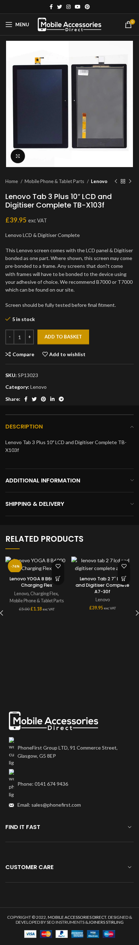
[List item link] (69, 783)
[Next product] (130, 181)
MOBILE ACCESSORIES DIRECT (77, 917)
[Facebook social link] (51, 6)
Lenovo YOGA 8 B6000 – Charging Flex (37, 582)
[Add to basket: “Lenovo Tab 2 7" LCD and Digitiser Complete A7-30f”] (124, 579)
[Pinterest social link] (87, 6)
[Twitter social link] (59, 6)
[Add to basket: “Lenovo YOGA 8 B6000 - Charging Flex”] (58, 579)
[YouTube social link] (78, 6)
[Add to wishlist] (58, 566)
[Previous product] (115, 181)
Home (12, 181)
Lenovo (99, 181)
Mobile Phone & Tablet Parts (55, 181)
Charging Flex (44, 593)
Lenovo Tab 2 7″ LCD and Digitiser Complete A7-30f (102, 585)
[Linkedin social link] (52, 399)
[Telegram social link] (61, 399)
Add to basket (63, 336)
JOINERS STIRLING (106, 922)
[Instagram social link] (68, 6)
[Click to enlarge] (18, 156)
